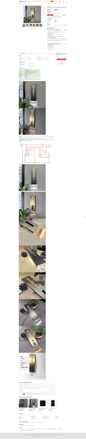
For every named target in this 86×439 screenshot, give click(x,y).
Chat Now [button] (62, 63)
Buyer (51, 3)
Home (19, 4)
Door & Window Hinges (31, 425)
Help (55, 3)
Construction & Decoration (23, 4)
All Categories (21, 3)
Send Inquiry (61, 61)
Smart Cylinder (20, 417)
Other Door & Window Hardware (34, 4)
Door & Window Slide (21, 425)
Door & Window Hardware (28, 4)
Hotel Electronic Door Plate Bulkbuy (30, 430)
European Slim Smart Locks (22, 418)
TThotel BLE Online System (33, 416)
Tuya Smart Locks (45, 417)
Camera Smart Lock (33, 418)
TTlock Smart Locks (57, 417)
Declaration (50, 436)
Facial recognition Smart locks (46, 418)
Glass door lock (56, 416)
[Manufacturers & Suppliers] (22, 1)
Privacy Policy (53, 436)
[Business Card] (66, 56)
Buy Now (61, 59)
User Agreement (46, 436)
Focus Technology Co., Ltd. (38, 436)
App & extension (59, 3)
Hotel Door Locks (20, 416)
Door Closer (26, 425)
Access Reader (56, 418)
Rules (66, 3)
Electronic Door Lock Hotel (22, 430)
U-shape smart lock (33, 417)
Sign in (66, 1)
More (19, 431)
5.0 (58, 54)
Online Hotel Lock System (45, 416)
